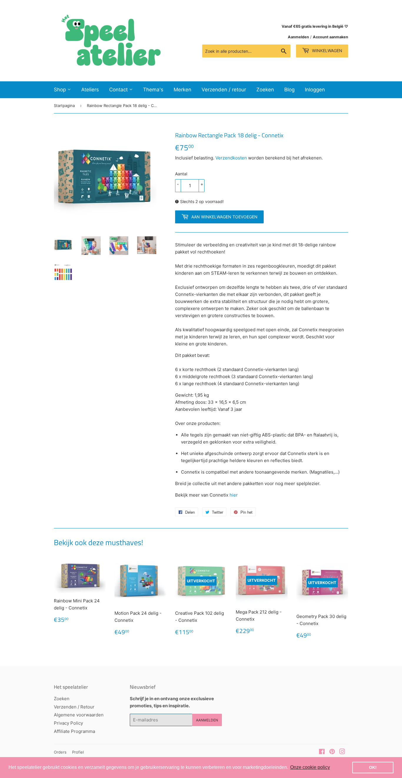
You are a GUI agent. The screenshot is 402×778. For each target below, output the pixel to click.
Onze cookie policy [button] (310, 767)
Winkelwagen (326, 50)
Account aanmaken (330, 37)
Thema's (153, 90)
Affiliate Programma (74, 731)
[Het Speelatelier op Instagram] (342, 752)
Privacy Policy (68, 723)
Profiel (78, 752)
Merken (182, 90)
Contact (119, 90)
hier (234, 495)
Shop (60, 90)
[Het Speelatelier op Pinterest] (332, 752)
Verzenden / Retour (74, 707)
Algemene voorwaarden (79, 715)
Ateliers (90, 90)
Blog (289, 90)
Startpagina (64, 105)
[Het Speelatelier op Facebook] (322, 752)
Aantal (181, 173)
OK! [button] (373, 767)
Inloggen (315, 90)
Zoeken (265, 90)
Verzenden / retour (224, 90)
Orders (60, 752)
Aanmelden (298, 37)
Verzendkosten (231, 158)
